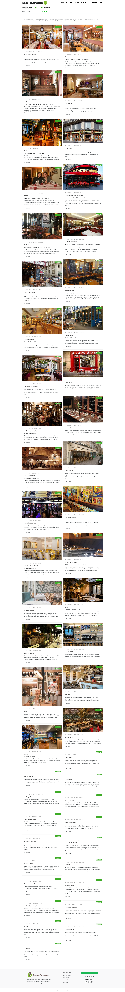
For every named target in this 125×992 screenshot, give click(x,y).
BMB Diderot (69, 651)
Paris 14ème (70, 239)
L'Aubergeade (69, 335)
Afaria (26, 195)
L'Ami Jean (68, 757)
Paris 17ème (29, 520)
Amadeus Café (69, 290)
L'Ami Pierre (68, 382)
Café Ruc (27, 948)
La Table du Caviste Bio (31, 565)
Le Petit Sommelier (71, 242)
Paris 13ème (70, 862)
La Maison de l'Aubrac (31, 386)
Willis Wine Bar (28, 863)
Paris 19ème (29, 51)
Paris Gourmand (66, 977)
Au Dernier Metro (70, 517)
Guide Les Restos (67, 975)
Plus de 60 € (78, 754)
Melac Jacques (28, 776)
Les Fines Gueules (30, 475)
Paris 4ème (28, 148)
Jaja (66, 607)
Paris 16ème (70, 287)
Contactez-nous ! (96, 3)
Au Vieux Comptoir (30, 819)
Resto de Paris (66, 979)
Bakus (26, 754)
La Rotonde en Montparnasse (74, 195)
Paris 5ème (28, 289)
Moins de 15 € (37, 708)
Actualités (64, 3)
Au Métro (27, 245)
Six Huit (67, 864)
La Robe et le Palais (71, 907)
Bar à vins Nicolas (70, 822)
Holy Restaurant (29, 610)
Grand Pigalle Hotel (71, 562)
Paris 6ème (69, 192)
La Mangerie (69, 737)
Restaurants (74, 3)
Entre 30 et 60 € (39, 51)
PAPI (25, 711)
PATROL (67, 694)
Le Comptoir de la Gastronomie (33, 431)
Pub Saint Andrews (30, 523)
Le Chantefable (70, 885)
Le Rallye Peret (28, 797)
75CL (25, 102)
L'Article (26, 65)
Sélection (84, 3)
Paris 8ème (28, 383)
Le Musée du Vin (70, 929)
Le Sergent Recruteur (71, 842)
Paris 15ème (29, 193)
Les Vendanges (70, 800)
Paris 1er (28, 99)
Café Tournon (69, 470)
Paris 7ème (69, 754)
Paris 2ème (69, 145)
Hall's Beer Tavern (29, 339)
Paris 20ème (70, 882)
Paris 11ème (69, 100)
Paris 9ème (69, 54)
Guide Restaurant (27, 11)
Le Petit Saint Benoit (30, 906)
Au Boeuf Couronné (30, 54)
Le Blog (65, 982)
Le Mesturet (69, 148)
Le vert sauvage (29, 653)
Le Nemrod (68, 779)
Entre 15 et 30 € (79, 100)
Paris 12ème (70, 332)
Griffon (26, 151)
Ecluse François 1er (30, 884)
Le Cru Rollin (69, 103)
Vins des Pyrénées (30, 841)
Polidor (26, 926)
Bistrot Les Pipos (29, 292)
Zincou (67, 57)
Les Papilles (68, 428)
